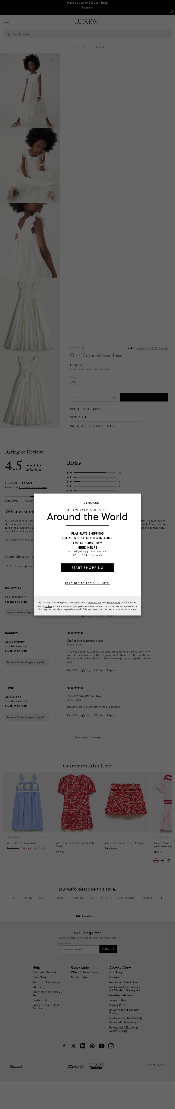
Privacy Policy (113, 602)
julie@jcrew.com (90, 551)
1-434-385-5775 (90, 554)
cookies (48, 606)
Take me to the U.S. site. (87, 583)
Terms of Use (94, 602)
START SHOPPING (87, 567)
